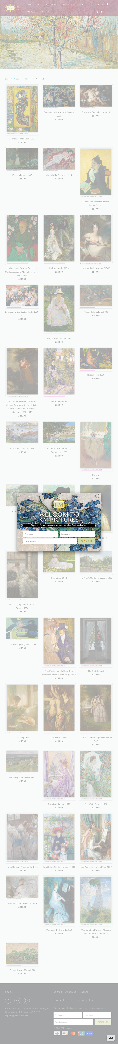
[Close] (97, 495)
